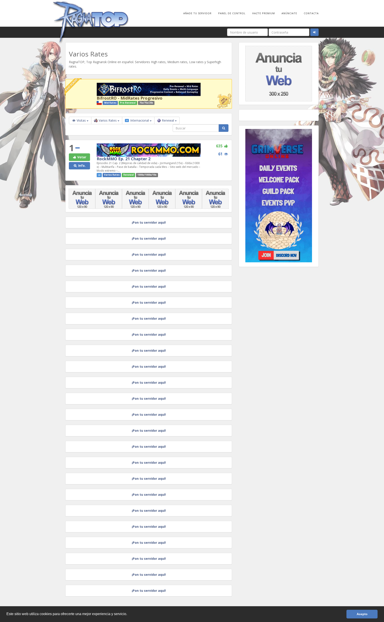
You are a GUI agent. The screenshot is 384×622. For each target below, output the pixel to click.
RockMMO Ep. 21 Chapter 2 (123, 158)
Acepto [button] (362, 614)
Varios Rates (108, 120)
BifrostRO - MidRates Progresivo (129, 98)
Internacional (139, 120)
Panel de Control (232, 13)
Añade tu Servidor (197, 13)
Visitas (81, 120)
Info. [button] (81, 165)
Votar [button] (81, 157)
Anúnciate (289, 13)
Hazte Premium (263, 13)
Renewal (168, 120)
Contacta (311, 13)
